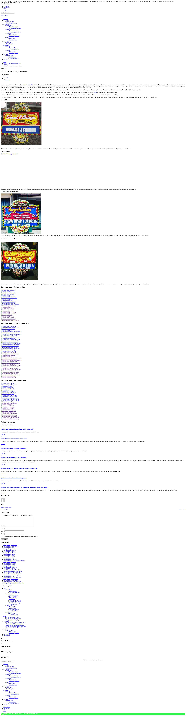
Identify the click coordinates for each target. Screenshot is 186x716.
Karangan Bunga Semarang (9, 562)
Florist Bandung (13, 591)
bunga (95, 92)
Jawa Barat (8, 589)
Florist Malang (12, 608)
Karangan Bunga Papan (8, 555)
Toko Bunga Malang (14, 610)
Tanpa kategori (6, 634)
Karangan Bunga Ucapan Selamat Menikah (13, 583)
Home (4, 62)
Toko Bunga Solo (13, 604)
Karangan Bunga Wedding (9, 556)
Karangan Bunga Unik (8, 558)
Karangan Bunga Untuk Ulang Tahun (12, 575)
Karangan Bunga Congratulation (10, 546)
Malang (8, 695)
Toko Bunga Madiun (14, 609)
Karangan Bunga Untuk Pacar (10, 559)
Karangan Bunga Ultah (8, 576)
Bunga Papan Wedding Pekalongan (14, 627)
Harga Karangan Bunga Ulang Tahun (12, 572)
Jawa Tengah (9, 593)
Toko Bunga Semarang (14, 603)
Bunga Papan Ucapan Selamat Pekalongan (16, 626)
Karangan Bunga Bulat (8, 547)
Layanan (5, 64)
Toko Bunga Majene (14, 633)
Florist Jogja (12, 613)
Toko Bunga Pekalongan (15, 600)
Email (2, 531)
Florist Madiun (12, 606)
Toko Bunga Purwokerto (15, 601)
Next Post (181, 509)
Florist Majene (12, 631)
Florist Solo (12, 599)
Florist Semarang (13, 597)
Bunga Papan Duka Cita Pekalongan (14, 623)
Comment (3, 526)
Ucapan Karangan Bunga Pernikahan (12, 581)
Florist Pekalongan (13, 595)
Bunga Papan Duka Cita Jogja (13, 617)
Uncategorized (6, 635)
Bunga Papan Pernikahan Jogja (13, 618)
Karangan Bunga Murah (9, 554)
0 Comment (7, 79)
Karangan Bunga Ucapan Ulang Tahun (12, 577)
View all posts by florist (6, 507)
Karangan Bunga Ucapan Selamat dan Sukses (14, 560)
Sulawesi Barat (9, 630)
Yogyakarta (9, 612)
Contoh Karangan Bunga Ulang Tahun (12, 569)
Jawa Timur (9, 605)
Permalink (3, 434)
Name (2, 528)
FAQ (4, 709)
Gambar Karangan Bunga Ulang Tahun (12, 571)
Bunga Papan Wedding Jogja (13, 620)
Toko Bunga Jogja (13, 614)
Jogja (4, 616)
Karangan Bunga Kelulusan (9, 549)
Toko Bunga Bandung (14, 592)
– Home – (5, 664)
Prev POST (5, 509)
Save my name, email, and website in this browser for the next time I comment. (20, 536)
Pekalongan (6, 621)
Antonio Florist (4, 15)
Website (2, 533)
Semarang (8, 678)
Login (4, 10)
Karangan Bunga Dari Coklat (10, 545)
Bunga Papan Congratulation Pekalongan (15, 622)
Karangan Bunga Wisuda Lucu (10, 580)
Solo (7, 682)
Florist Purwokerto (13, 596)
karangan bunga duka (28, 84)
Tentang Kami (6, 707)
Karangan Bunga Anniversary (10, 567)
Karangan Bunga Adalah (9, 568)
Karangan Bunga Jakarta (9, 564)
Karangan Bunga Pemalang (9, 563)
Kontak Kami (6, 708)
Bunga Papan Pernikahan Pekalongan (15, 625)
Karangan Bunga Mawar (9, 551)
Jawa (4, 588)
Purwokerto (9, 674)
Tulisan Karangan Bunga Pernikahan (11, 63)
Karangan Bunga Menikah (9, 552)
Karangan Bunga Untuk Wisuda (10, 579)
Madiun (8, 691)
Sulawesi (5, 629)
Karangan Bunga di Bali (9, 566)
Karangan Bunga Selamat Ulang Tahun (12, 573)
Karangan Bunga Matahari (9, 550)
